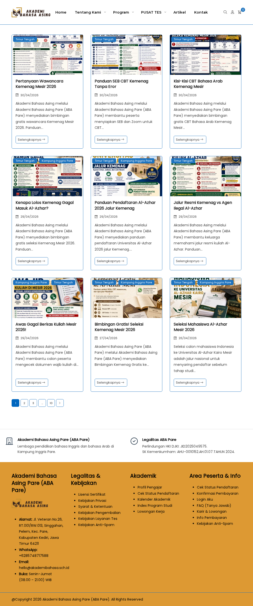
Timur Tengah (25, 39)
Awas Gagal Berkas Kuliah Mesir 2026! (46, 326)
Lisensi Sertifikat (91, 494)
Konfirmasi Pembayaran (217, 493)
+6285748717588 (33, 555)
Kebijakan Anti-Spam (96, 524)
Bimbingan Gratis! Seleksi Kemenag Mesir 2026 (119, 326)
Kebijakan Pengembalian (99, 512)
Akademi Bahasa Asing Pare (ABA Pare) (54, 439)
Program (121, 12)
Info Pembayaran (212, 517)
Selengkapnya (30, 139)
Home (60, 12)
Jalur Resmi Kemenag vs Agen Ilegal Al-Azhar (203, 205)
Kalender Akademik (154, 499)
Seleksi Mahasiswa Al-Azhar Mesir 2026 (200, 326)
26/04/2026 (188, 338)
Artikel (179, 12)
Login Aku (205, 499)
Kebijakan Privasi (92, 500)
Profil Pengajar (150, 487)
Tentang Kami (88, 12)
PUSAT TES (151, 12)
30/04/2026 (30, 95)
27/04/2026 (108, 338)
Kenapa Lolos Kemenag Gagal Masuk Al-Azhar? (45, 205)
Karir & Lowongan (212, 511)
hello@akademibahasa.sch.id (44, 567)
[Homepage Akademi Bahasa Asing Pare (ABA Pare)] (30, 509)
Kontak (201, 12)
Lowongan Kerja (151, 511)
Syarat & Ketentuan (95, 506)
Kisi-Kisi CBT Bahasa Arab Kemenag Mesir (198, 83)
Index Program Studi (155, 505)
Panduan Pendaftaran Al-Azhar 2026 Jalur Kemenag (125, 205)
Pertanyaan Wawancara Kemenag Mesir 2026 (39, 83)
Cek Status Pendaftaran (158, 493)
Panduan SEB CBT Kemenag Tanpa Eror (121, 83)
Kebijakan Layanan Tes (97, 518)
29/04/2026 (30, 217)
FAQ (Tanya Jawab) (214, 505)
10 (51, 403)
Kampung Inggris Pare (57, 161)
